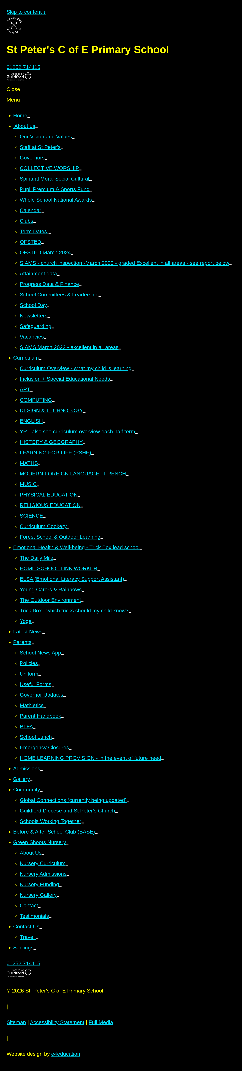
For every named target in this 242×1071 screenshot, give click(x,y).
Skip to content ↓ (26, 12)
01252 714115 (23, 67)
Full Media (101, 1022)
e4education (65, 1054)
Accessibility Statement (57, 1022)
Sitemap (16, 1022)
